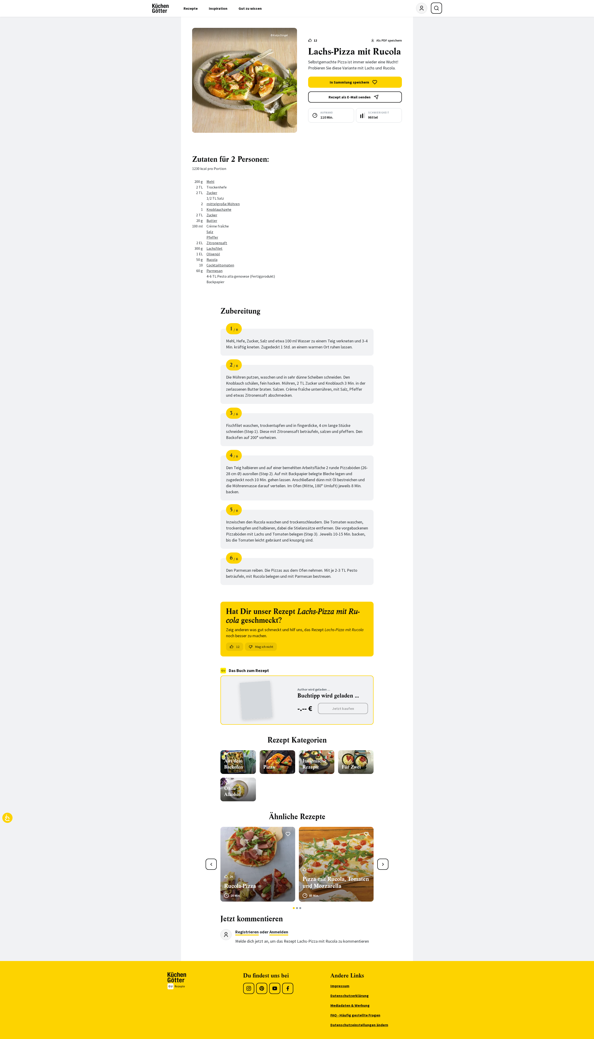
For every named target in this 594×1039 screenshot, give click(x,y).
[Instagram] (248, 988)
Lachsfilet (215, 248)
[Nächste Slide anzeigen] (382, 864)
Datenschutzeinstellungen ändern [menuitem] (359, 1025)
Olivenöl (213, 254)
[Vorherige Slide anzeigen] (211, 864)
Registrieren (247, 932)
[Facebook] (287, 988)
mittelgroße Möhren (223, 203)
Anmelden (278, 932)
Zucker (212, 192)
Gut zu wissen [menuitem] (250, 8)
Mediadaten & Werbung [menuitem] (350, 1005)
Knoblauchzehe (219, 209)
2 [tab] (297, 908)
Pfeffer (212, 237)
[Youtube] (274, 988)
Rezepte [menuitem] (191, 8)
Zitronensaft (217, 242)
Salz (210, 231)
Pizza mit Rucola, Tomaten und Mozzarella (336, 882)
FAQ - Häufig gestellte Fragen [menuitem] (355, 1015)
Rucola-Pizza (240, 886)
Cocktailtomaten (220, 265)
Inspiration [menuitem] (218, 8)
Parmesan (215, 270)
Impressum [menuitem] (339, 986)
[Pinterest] (261, 988)
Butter (212, 220)
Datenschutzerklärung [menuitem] (349, 995)
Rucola (212, 259)
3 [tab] (300, 908)
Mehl (210, 181)
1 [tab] (294, 908)
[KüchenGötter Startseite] (160, 8)
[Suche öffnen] (436, 8)
